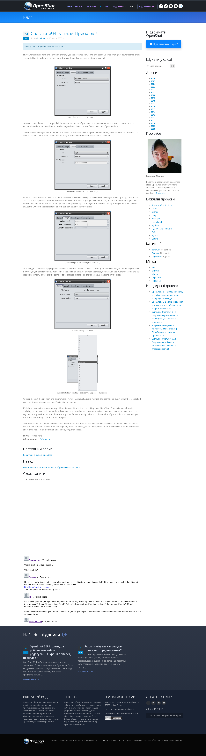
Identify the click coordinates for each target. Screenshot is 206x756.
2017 (153, 103)
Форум (127, 713)
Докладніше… (161, 193)
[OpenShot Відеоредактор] (33, 741)
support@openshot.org (124, 709)
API (106, 6)
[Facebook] (161, 6)
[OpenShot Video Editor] (39, 5)
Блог (132, 6)
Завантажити (74, 6)
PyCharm (156, 225)
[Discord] (171, 6)
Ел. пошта (118, 713)
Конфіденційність (151, 740)
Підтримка (118, 6)
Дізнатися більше (31, 679)
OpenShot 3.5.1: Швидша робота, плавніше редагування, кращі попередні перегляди (167, 295)
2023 (153, 86)
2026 (153, 78)
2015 (153, 109)
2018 (153, 100)
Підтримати (145, 6)
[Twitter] (166, 6)
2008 (153, 128)
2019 (153, 98)
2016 (153, 106)
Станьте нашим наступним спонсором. (164, 715)
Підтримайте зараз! (165, 44)
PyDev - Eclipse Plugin (162, 228)
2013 (153, 114)
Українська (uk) (174, 740)
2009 (153, 126)
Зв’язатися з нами (120, 697)
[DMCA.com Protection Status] (113, 718)
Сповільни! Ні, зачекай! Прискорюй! (65, 33)
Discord (134, 713)
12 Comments (45, 439)
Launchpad (157, 222)
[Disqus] (82, 518)
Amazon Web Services (162, 205)
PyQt (154, 232)
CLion (154, 208)
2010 (153, 123)
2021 (153, 92)
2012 (153, 117)
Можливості (93, 6)
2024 (153, 84)
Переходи (156, 277)
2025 (153, 81)
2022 (153, 89)
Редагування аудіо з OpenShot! (37, 455)
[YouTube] (176, 6)
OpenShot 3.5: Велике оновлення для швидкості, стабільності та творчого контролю (167, 305)
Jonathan (41, 38)
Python (155, 235)
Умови (163, 740)
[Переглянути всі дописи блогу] (64, 634)
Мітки (151, 261)
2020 (153, 95)
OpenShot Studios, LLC (112, 740)
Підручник (156, 280)
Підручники (157, 256)
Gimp (154, 215)
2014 (153, 112)
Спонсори (154, 709)
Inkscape (156, 218)
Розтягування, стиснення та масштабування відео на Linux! (51, 467)
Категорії (153, 243)
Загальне (156, 249)
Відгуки (155, 270)
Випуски (155, 253)
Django (155, 212)
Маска (155, 274)
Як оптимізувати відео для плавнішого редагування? (104, 648)
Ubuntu (155, 238)
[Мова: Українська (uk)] (181, 6)
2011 (153, 120)
